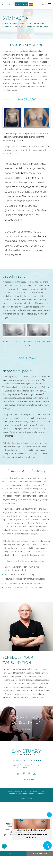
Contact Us (26, 729)
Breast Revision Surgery (33, 24)
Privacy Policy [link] (26, 798)
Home (5, 24)
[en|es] (31, 4)
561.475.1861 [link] (7, 4)
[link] (26, 760)
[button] (4, 846)
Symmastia (42, 27)
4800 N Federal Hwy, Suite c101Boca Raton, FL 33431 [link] (26, 766)
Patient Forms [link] (21, 4)
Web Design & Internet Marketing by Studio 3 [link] (26, 794)
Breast (13, 24)
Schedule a (27, 720)
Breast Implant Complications (18, 27)
